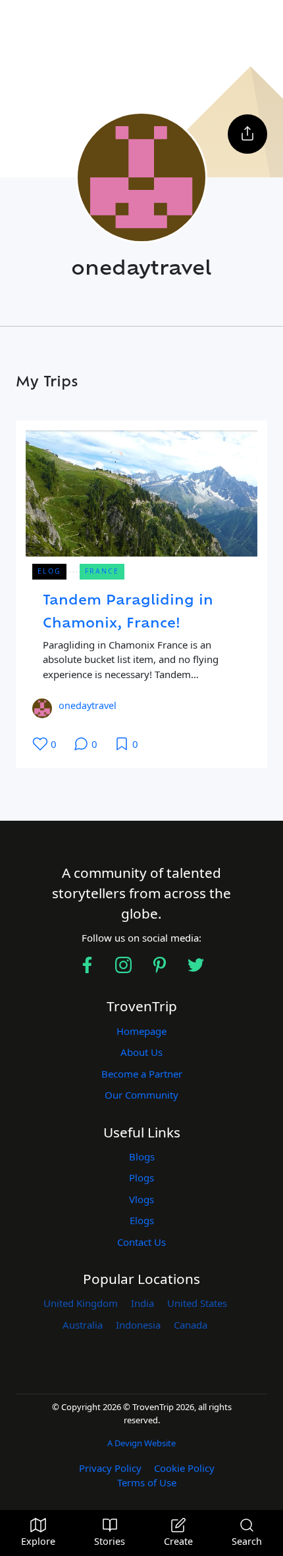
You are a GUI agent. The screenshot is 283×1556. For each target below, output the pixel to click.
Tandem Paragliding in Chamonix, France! (128, 613)
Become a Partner (141, 1073)
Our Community (141, 1094)
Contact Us (141, 1241)
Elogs (142, 1220)
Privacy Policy (110, 1468)
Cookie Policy (184, 1468)
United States (197, 1303)
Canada (190, 1324)
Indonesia (138, 1324)
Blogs (142, 1156)
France (102, 571)
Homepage (141, 1031)
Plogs (141, 1177)
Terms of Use (146, 1482)
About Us (141, 1052)
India (142, 1303)
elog (49, 571)
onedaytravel (87, 705)
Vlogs (141, 1199)
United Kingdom (80, 1303)
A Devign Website (141, 1443)
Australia (83, 1324)
